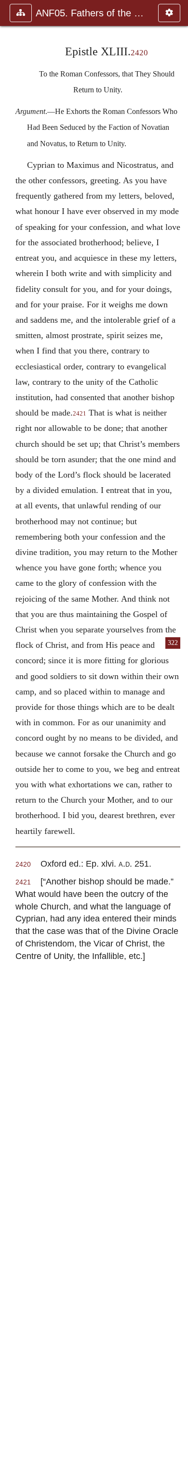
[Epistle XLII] (11, 731)
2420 (139, 52)
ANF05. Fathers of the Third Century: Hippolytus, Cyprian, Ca (92, 13)
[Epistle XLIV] (177, 731)
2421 (79, 413)
